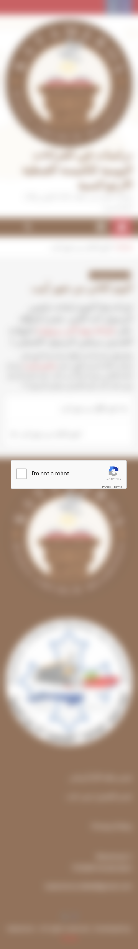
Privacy (106, 486)
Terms (117, 486)
